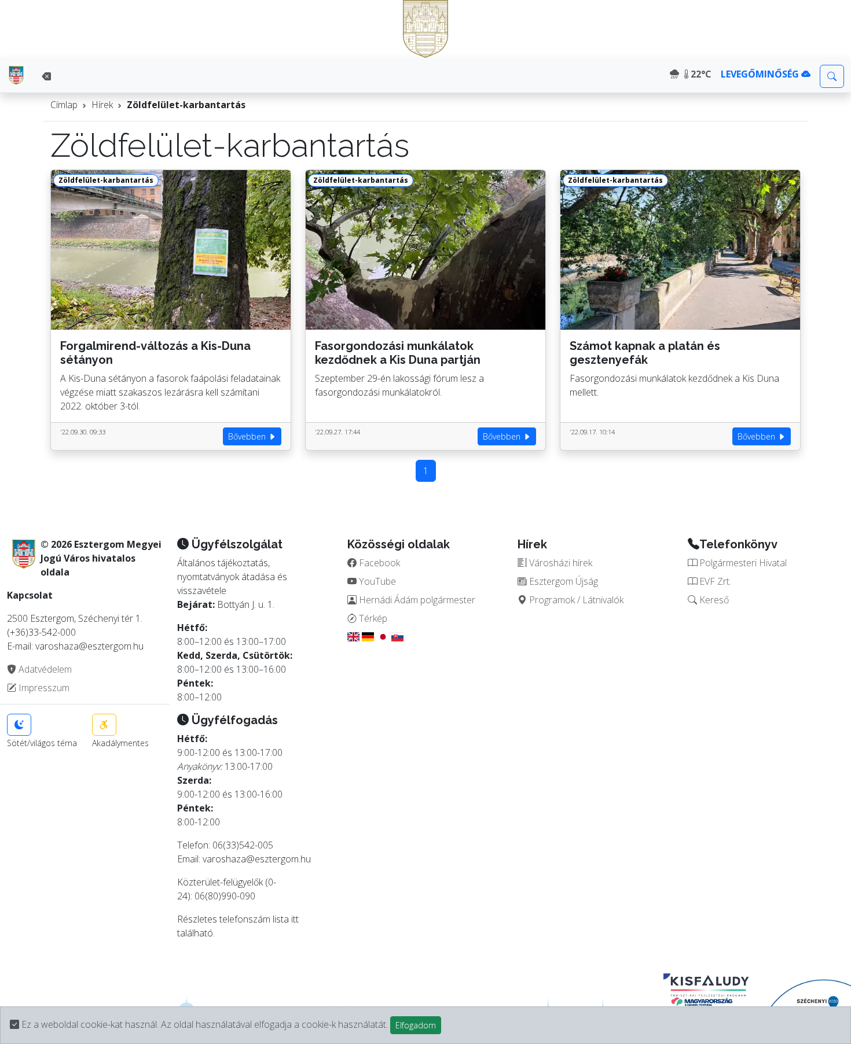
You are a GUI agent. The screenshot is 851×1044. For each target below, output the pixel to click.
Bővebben (248, 436)
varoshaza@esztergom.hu (257, 859)
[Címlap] (16, 75)
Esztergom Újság (562, 581)
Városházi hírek (559, 562)
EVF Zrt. (714, 581)
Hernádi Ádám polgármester (416, 599)
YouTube (376, 581)
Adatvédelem (44, 669)
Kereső (713, 599)
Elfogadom (415, 1025)
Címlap (64, 104)
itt (295, 919)
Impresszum (42, 687)
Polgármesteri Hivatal (742, 562)
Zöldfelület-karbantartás (186, 104)
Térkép (372, 618)
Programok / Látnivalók (575, 599)
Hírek (102, 104)
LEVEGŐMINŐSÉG (761, 74)
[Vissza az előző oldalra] (46, 76)
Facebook (378, 562)
